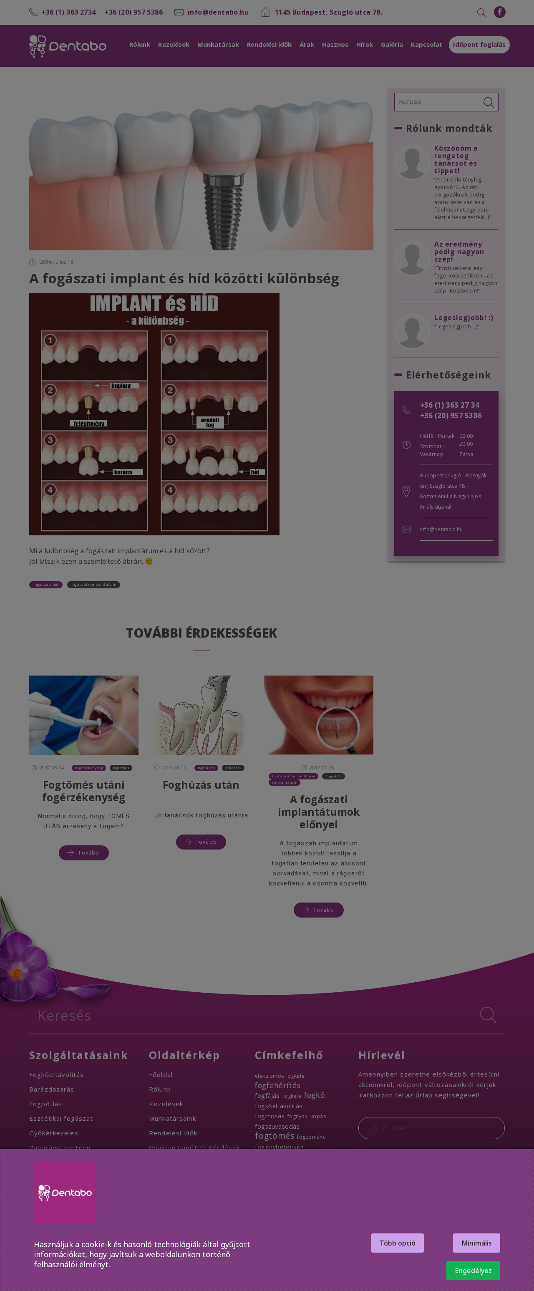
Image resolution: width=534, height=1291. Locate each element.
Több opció (398, 1243)
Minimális (476, 1243)
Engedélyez (473, 1270)
